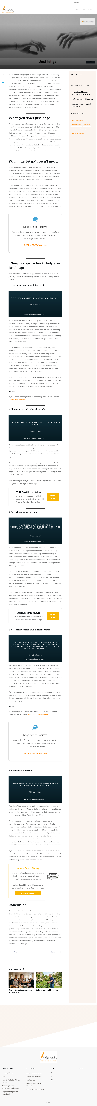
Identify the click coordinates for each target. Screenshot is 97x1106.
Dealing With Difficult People (79, 129)
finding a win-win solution (38, 714)
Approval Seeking (76, 124)
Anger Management (77, 120)
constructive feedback (17, 400)
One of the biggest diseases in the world (21, 983)
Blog (3, 1076)
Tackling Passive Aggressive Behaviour (10, 1087)
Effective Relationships (78, 133)
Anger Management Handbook (10, 1093)
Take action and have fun (49, 983)
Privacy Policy (7, 1073)
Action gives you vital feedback (83, 105)
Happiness (90, 62)
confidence (87, 124)
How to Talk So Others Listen (11, 1081)
